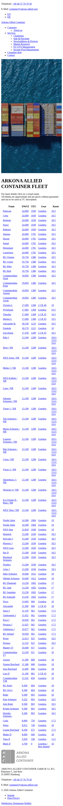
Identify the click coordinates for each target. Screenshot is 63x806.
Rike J (6, 337)
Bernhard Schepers (7, 558)
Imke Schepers (10, 574)
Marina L (7, 319)
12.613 (25, 638)
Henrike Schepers (7, 714)
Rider (5, 695)
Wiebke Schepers (11, 578)
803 (33, 695)
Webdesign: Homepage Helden (16, 803)
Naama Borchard (11, 664)
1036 (33, 534)
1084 (33, 520)
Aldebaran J (9, 629)
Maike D (7, 734)
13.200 (25, 534)
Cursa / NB (8, 459)
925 (33, 638)
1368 (33, 305)
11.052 (25, 615)
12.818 (25, 529)
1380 (33, 257)
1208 (33, 337)
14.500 (25, 520)
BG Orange (8, 257)
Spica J (6, 611)
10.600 (25, 574)
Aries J (6, 569)
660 (33, 734)
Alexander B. (9, 323)
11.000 (25, 669)
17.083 (25, 310)
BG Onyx (8, 690)
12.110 (25, 643)
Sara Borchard (10, 669)
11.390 (25, 659)
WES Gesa (8, 548)
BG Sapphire (9, 592)
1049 (33, 529)
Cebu (5, 215)
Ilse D (6, 552)
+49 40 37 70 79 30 (22, 3)
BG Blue (7, 266)
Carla (5, 720)
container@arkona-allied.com (23, 9)
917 (33, 647)
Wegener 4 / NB (11, 490)
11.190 (25, 673)
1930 (33, 211)
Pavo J (6, 620)
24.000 (25, 211)
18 (52, 529)
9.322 (24, 699)
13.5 (53, 739)
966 (33, 601)
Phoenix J (7, 543)
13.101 (25, 678)
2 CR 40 (42, 305)
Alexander (8, 606)
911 (33, 652)
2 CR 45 (42, 314)
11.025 (25, 624)
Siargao (6, 234)
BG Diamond (9, 583)
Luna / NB (8, 388)
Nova (5, 601)
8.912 (24, 725)
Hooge (6, 238)
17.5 (53, 611)
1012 (33, 574)
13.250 (25, 583)
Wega (5, 725)
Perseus (6, 643)
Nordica (7, 564)
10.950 (25, 620)
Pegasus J (7, 624)
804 (33, 685)
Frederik (7, 328)
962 (33, 611)
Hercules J (8, 538)
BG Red (7, 271)
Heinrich (7, 534)
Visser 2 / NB (9, 469)
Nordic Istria (9, 520)
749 (33, 725)
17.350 (25, 333)
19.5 (53, 310)
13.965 (25, 601)
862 (33, 673)
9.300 (24, 685)
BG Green (8, 262)
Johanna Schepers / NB (10, 400)
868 (33, 659)
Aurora (6, 659)
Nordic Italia (9, 525)
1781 (33, 234)
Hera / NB (8, 347)
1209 (33, 333)
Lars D (6, 673)
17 (52, 583)
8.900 (24, 720)
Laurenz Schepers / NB (10, 440)
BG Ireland (8, 634)
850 (33, 678)
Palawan (7, 211)
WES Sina (8, 529)
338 (33, 739)
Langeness (8, 252)
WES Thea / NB (11, 510)
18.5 (53, 211)
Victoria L (8, 305)
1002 (33, 583)
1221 (33, 328)
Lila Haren (8, 333)
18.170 (25, 328)
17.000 (25, 305)
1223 (33, 323)
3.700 (24, 743)
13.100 (25, 337)
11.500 (25, 606)
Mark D (7, 743)
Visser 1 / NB (9, 408)
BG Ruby (7, 685)
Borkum (7, 220)
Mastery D (8, 647)
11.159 (25, 611)
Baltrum (7, 229)
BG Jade (7, 587)
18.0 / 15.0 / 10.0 (54, 340)
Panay (6, 225)
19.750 (25, 257)
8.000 (24, 734)
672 (33, 730)
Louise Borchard (11, 730)
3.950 (24, 739)
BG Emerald (9, 597)
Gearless (42, 211)
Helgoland (8, 248)
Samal (6, 243)
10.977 (25, 629)
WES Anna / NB (11, 358)
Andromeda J (9, 615)
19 (52, 305)
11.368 (25, 664)
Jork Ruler (8, 704)
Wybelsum (8, 310)
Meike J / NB (9, 368)
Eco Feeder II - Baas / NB (10, 501)
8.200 (24, 730)
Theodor (7, 314)
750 (33, 720)
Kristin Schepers (11, 708)
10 (52, 743)
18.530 (25, 323)
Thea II (6, 739)
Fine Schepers (10, 699)
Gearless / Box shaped (44, 745)
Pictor (6, 638)
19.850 (25, 275)
